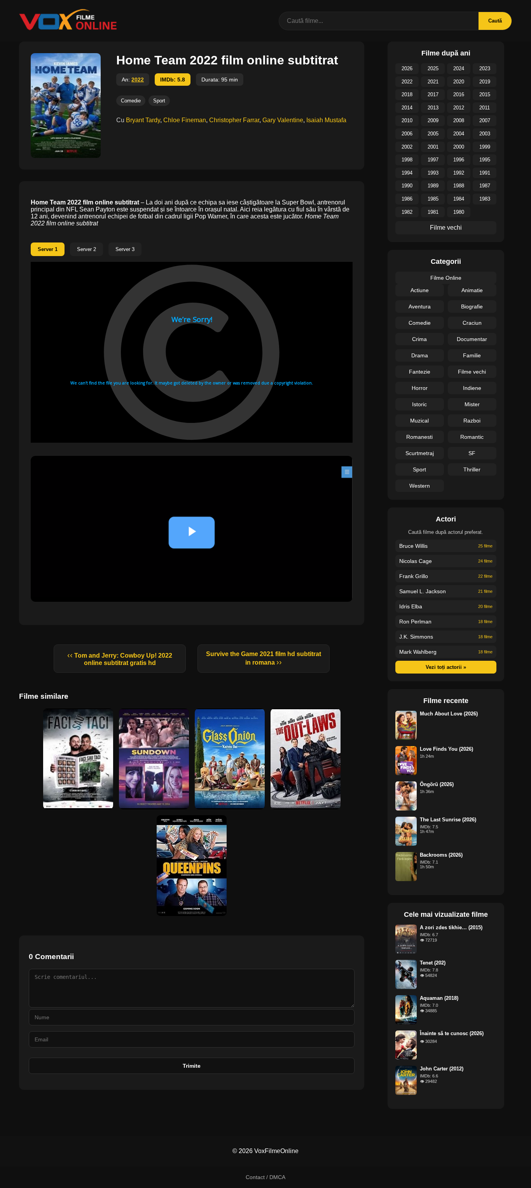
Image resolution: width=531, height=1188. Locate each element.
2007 (484, 120)
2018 (407, 94)
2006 (407, 134)
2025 (433, 68)
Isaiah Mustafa (326, 120)
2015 (484, 94)
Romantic (472, 437)
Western (419, 486)
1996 (458, 160)
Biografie (472, 306)
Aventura (420, 306)
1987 (484, 186)
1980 (458, 212)
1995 (484, 160)
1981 (433, 212)
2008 (458, 120)
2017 (433, 94)
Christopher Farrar (234, 120)
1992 (458, 173)
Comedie (131, 101)
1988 (458, 186)
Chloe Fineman (184, 120)
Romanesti (419, 437)
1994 (407, 173)
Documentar (472, 339)
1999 (484, 147)
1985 (433, 199)
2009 (433, 120)
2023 (484, 68)
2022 (137, 79)
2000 (458, 147)
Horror (420, 388)
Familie (472, 355)
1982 (407, 212)
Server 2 (86, 249)
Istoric (419, 404)
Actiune (419, 290)
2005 (433, 134)
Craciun (472, 323)
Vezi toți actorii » (446, 667)
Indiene (472, 388)
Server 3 (124, 249)
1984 (458, 199)
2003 (484, 134)
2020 (458, 82)
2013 (433, 108)
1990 (407, 186)
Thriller (471, 469)
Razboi (471, 420)
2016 (458, 94)
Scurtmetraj (419, 453)
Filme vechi (446, 227)
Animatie (472, 290)
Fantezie (419, 372)
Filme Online (445, 278)
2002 (407, 147)
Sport (159, 101)
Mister (472, 404)
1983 (484, 199)
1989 (433, 186)
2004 (458, 134)
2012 (458, 108)
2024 (458, 68)
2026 (407, 68)
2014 (407, 108)
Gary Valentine (282, 120)
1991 (484, 173)
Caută (495, 21)
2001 (433, 147)
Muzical (419, 420)
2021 (433, 82)
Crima (419, 339)
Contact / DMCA (265, 1177)
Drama (419, 355)
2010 (407, 120)
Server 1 (48, 249)
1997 (433, 160)
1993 (433, 173)
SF (471, 453)
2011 (484, 108)
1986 (407, 199)
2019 (484, 82)
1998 (407, 160)
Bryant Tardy (143, 120)
